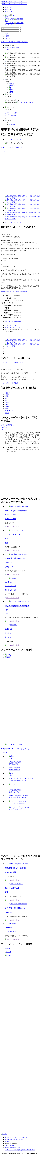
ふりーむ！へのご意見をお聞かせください (20, 1150)
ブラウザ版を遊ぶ (7, 425)
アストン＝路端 (10, 515)
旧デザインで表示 (11, 1143)
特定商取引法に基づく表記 (14, 1139)
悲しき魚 (8, 633)
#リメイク (8, 392)
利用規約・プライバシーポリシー (17, 1137)
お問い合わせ (9, 1145)
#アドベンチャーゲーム (13, 139)
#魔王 (7, 402)
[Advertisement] (20, 172)
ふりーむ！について (12, 1141)
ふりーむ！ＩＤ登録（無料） (11, 42)
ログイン (24, 42)
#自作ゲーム (9, 411)
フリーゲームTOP (11, 325)
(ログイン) (4, 427)
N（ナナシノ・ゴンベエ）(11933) (15, 748)
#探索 (7, 36)
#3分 (6, 408)
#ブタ (7, 413)
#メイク (7, 404)
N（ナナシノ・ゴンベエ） (12, 147)
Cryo (6, 610)
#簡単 (7, 394)
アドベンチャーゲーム (13, 327)
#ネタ (7, 398)
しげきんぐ (9, 562)
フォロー (4, 151)
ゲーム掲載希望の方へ (13, 1147)
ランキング (9, 11)
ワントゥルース (10, 586)
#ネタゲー (8, 400)
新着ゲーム (9, 7)
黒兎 (6, 538)
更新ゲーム (9, 9)
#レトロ (7, 38)
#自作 (7, 406)
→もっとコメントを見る (9, 383)
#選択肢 (7, 396)
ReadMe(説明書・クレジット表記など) (14, 291)
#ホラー (7, 34)
